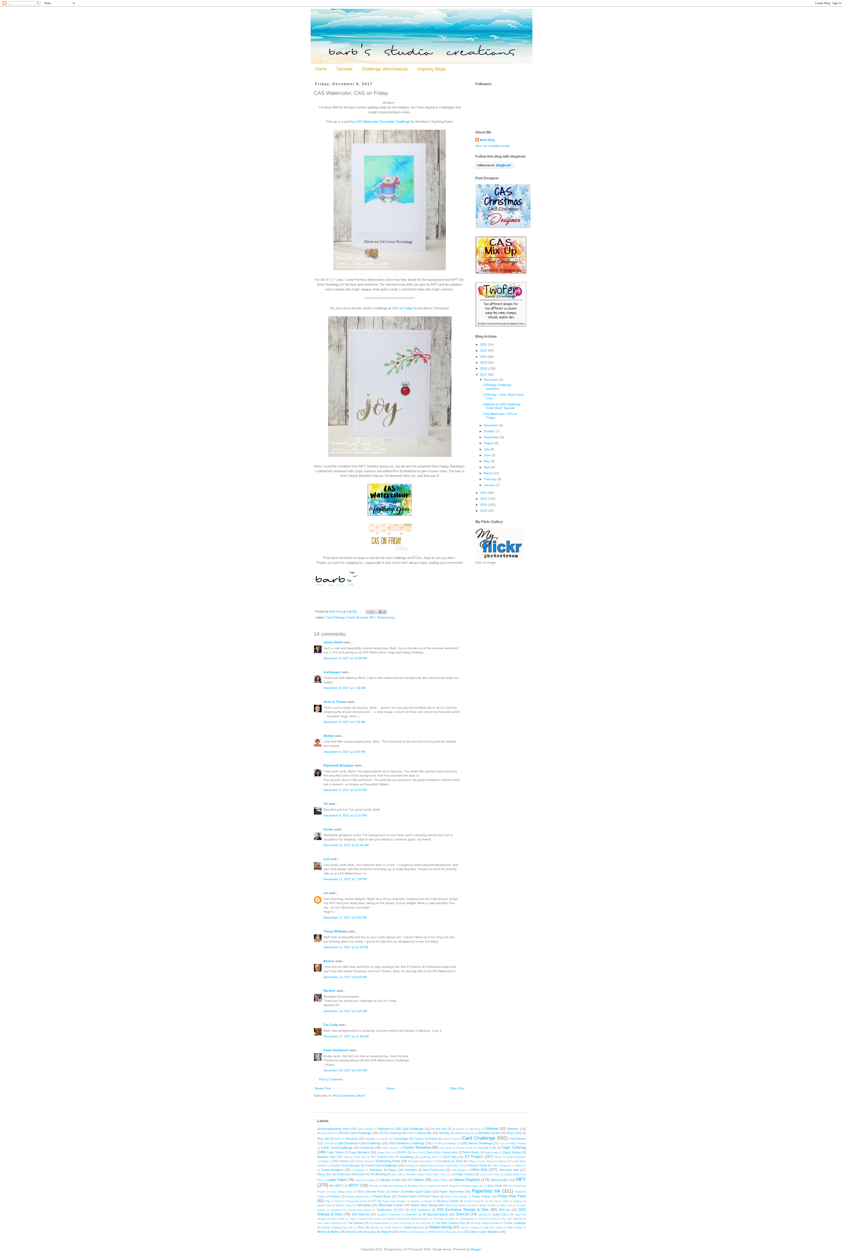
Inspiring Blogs (431, 69)
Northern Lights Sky (472, 1185)
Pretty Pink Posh (512, 1196)
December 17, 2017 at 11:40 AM (346, 1036)
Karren (328, 829)
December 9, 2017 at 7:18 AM (344, 688)
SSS (401, 1209)
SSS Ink (504, 1209)
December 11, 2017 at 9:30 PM (345, 917)
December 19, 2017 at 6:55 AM (345, 1070)
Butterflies (370, 1138)
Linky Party (440, 1180)
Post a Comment (330, 1079)
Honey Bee (324, 1174)
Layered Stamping (365, 1180)
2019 (484, 362)
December (491, 379)
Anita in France (335, 701)
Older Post (457, 1088)
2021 (484, 350)
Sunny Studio (338, 1218)
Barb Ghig (487, 140)
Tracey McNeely (335, 931)
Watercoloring (385, 617)
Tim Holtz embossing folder (484, 1223)
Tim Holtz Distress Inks (450, 1223)
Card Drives (517, 1138)
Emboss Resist (363, 1161)
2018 (484, 368)
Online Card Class (418, 1191)
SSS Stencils (360, 1214)
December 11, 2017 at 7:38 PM (345, 879)
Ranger (428, 1201)
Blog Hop (323, 1138)
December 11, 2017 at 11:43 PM (346, 947)
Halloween (375, 1170)
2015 (484, 498)
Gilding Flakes (426, 1165)
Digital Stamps (512, 1152)
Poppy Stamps (481, 1196)
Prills (327, 1201)
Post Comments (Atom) (349, 1095)
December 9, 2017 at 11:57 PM (345, 815)
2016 (484, 492)
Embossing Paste (388, 1161)
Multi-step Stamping (392, 1185)
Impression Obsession (351, 1174)
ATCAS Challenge (390, 1133)
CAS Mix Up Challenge (444, 1143)
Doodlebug (406, 1157)
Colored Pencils (464, 1147)
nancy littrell (333, 642)
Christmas (367, 1147)
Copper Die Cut (385, 1152)
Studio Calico (500, 1214)
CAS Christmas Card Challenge (359, 1143)
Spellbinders (384, 1209)
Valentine (375, 1227)
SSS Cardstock (420, 1209)
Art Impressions (325, 1133)
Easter (497, 1157)
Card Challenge (335, 617)
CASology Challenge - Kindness (498, 386)
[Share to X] (376, 612)
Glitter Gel (520, 1165)
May (487, 461)
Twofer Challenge (515, 1223)
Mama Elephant (467, 1180)
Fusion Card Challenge (381, 1165)
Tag (352, 1218)
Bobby (328, 735)
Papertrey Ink (486, 1191)
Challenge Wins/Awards (385, 69)
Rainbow (415, 1201)
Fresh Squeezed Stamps (492, 1161)
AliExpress (475, 1129)
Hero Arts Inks (509, 1170)
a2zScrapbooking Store (333, 1128)
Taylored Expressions (370, 1218)
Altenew (491, 1129)
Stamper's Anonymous (389, 1214)
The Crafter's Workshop (330, 1223)
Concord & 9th (486, 1147)
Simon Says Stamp (424, 1205)
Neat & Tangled (449, 1185)
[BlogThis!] (372, 612)
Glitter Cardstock (501, 1165)
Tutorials (344, 69)
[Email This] (368, 612)
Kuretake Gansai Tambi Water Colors (427, 1174)
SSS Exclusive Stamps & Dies (463, 1210)
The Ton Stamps (402, 1223)
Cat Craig (330, 1024)
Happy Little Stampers (402, 1170)
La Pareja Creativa (463, 1174)
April (487, 467)
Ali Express (458, 1129)
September (492, 437)
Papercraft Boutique (339, 765)
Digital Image (491, 1152)
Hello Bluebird (459, 1170)
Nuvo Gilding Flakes (341, 1191)
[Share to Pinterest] (384, 612)
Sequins (517, 1201)
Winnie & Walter (328, 1231)
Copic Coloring (513, 1147)
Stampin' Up (414, 1214)
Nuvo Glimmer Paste (371, 1191)
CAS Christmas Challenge (407, 1143)
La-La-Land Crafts (489, 1174)
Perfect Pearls (408, 1196)
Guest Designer (332, 1170)
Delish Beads (471, 1152)
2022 (484, 344)
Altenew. (513, 1128)
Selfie (505, 1201)
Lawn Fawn (337, 1180)
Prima (338, 1201)
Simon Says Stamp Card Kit (460, 1205)
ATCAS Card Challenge (355, 1133)
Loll (326, 859)
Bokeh (337, 1138)
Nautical (432, 1185)
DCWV (402, 1152)
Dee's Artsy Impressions (442, 1152)
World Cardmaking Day (361, 1231)
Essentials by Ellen (450, 1161)
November (491, 425)
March (489, 473)
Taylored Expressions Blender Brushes (407, 1218)
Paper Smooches (451, 1191)
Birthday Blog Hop (464, 1133)
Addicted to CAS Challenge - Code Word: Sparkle (502, 406)
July (487, 449)
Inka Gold (396, 1174)
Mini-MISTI (337, 1185)
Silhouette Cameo (390, 1205)
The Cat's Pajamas (511, 1218)
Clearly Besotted (357, 617)
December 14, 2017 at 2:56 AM (345, 1011)
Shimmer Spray (343, 1205)
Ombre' (395, 1191)
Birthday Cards (489, 1133)
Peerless (334, 1196)
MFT (372, 617)
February (490, 479)
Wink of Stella (514, 1227)
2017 (484, 374)
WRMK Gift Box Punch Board (444, 1232)
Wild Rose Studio (493, 1227)
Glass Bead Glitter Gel (451, 1165)
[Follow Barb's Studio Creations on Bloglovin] (494, 167)
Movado (373, 1185)
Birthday (444, 1133)
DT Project (474, 1157)
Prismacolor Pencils (356, 1201)
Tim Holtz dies (423, 1223)
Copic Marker (335, 1152)
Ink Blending (378, 1174)
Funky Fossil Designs (346, 1165)
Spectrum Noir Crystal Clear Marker (351, 1210)
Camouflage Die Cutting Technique (415, 1138)
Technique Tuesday (444, 1218)
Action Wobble (365, 1129)
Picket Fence (430, 1196)
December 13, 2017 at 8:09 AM (345, 977)
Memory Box (500, 1180)
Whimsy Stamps (470, 1227)
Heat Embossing (433, 1170)
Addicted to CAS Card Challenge (400, 1128)
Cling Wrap (445, 1147)
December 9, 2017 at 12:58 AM (345, 658)
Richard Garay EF (474, 1201)
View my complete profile (492, 146)
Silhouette (364, 1205)
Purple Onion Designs (394, 1201)
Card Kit (328, 1143)
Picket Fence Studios (456, 1196)
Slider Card (506, 1205)
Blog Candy (514, 1133)
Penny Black (382, 1196)
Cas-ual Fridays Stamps (513, 1143)
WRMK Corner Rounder (411, 1232)
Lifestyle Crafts (389, 1180)
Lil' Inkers (416, 1180)
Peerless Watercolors (357, 1196)
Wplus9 (386, 1231)
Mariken (329, 990)
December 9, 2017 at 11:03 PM (345, 790)
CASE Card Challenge (336, 1147)
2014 (484, 504)
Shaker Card (324, 1205)
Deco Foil (417, 1152)
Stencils (462, 1214)
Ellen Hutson (341, 1161)
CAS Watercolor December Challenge (383, 121)
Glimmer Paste (477, 1165)
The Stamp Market (379, 1223)
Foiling (471, 1161)
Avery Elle (425, 1133)
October (490, 431)
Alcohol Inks (439, 1128)
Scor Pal (493, 1201)
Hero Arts (479, 1170)
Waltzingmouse (414, 1227)
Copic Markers (359, 1152)
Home (321, 69)
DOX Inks (450, 1157)
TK (326, 804)
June (488, 455)
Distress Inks (326, 1157)
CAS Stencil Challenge (476, 1143)
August (489, 443)
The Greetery (356, 1223)
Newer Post (323, 1088)
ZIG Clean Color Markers (481, 1231)
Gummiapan (357, 1170)
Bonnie (329, 961)
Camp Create (450, 1138)
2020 (484, 356)
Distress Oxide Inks (355, 1157)
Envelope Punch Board (420, 1161)
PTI (374, 1201)
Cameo (384, 1138)
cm (326, 893)
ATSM (410, 1133)
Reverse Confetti (448, 1201)
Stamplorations (437, 1214)
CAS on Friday (402, 308)
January (490, 485)
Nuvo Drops (495, 1185)
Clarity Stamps (390, 1147)
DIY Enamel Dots (382, 1157)
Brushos (351, 1138)
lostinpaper (332, 672)
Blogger (476, 1249)
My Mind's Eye (415, 1185)
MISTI (353, 1185)
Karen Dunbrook (336, 1050)
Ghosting (409, 1165)
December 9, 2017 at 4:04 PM (344, 751)
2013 (484, 510)
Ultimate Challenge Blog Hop (337, 1227)
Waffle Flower (392, 1227)
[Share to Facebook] (380, 612)
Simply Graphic (487, 1205)
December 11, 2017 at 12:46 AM (346, 845)
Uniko (361, 1227)
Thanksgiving (466, 1218)
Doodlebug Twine (428, 1157)
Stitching (482, 1214)
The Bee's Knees (487, 1218)
